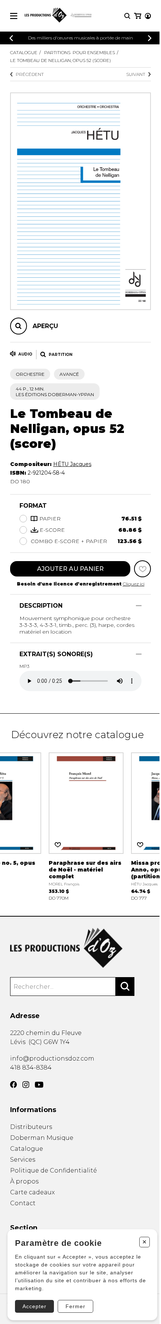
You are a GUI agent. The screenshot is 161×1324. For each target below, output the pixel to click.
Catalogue (23, 52)
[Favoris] (142, 568)
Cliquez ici (134, 584)
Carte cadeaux (32, 1192)
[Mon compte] (148, 16)
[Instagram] (25, 1084)
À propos (24, 1181)
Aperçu (45, 326)
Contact (23, 1203)
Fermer (75, 1306)
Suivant (135, 74)
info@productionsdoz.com (52, 1058)
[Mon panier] (137, 16)
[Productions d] (80, 948)
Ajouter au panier (70, 568)
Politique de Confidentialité (53, 1170)
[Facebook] (13, 1084)
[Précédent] (11, 38)
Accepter (34, 1306)
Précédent (30, 74)
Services (22, 1159)
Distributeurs (31, 1126)
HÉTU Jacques (72, 464)
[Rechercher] (125, 986)
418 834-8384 (31, 1067)
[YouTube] (39, 1084)
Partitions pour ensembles (79, 52)
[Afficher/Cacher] (139, 605)
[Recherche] (127, 16)
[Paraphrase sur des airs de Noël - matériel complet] (86, 826)
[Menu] (13, 16)
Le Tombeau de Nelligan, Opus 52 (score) (60, 60)
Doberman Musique (41, 1137)
